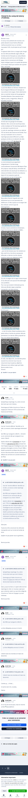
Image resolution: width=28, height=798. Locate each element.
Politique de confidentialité (11, 772)
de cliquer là (17, 141)
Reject (4, 791)
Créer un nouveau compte (14, 725)
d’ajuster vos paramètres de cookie (14, 783)
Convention (16, 441)
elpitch (7, 34)
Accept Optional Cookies (18, 791)
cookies (15, 780)
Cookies (21, 772)
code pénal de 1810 (12, 444)
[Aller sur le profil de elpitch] (2, 26)
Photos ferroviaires (15, 27)
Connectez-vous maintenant (14, 728)
